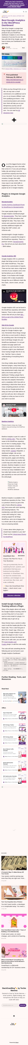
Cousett (8, 47)
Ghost (16, 1042)
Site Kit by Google (8, 325)
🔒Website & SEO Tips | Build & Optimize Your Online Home (13, 16)
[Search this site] (24, 12)
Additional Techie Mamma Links (14, 1030)
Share (23, 47)
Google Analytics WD (9, 256)
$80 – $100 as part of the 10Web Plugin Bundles (13, 317)
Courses (6, 1033)
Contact (22, 1033)
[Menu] (26, 12)
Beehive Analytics (8, 421)
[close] (26, 4)
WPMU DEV (11, 439)
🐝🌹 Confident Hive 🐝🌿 (14, 1036)
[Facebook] (14, 1016)
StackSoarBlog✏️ (13, 1039)
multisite (13, 451)
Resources (14, 1033)
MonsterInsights (7, 202)
